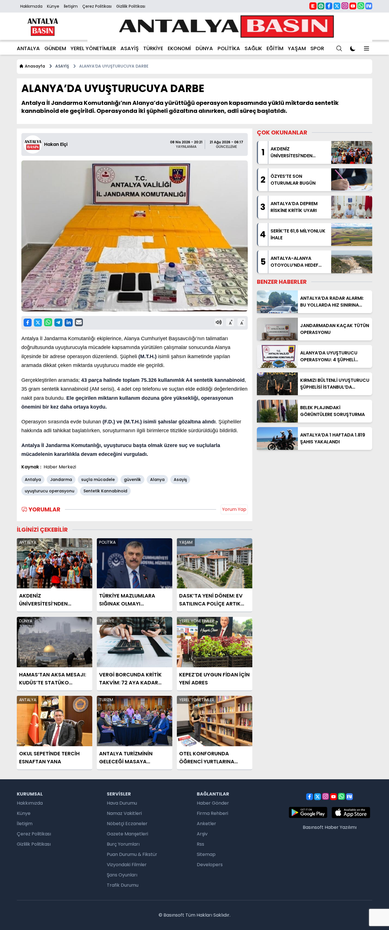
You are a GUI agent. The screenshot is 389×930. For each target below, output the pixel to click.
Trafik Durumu (122, 885)
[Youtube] (352, 6)
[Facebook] (328, 6)
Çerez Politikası (97, 6)
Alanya (157, 479)
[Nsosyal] (368, 6)
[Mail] (79, 322)
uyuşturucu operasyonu (49, 491)
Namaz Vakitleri (124, 813)
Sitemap (206, 854)
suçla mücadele (98, 479)
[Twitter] (336, 6)
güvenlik (132, 479)
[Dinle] (219, 322)
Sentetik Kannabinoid (105, 491)
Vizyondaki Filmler (127, 864)
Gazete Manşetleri (127, 834)
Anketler (206, 823)
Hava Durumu (122, 803)
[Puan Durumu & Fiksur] (321, 6)
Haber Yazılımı (341, 827)
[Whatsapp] (360, 5)
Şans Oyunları (122, 875)
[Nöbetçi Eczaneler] (313, 6)
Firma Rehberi (212, 813)
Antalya (33, 479)
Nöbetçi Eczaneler (127, 823)
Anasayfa (35, 66)
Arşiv (202, 834)
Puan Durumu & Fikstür (132, 854)
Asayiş (180, 479)
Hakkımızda (31, 6)
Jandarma (61, 479)
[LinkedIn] (69, 323)
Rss (200, 844)
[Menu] (339, 48)
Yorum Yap (234, 509)
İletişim (71, 6)
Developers (210, 864)
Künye (53, 6)
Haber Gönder (213, 803)
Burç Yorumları (123, 844)
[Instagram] (344, 5)
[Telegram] (58, 323)
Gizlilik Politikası (130, 6)
